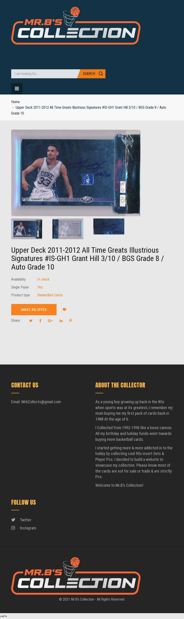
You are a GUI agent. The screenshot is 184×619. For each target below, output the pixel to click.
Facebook (40, 320)
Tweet (31, 320)
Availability (18, 279)
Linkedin (61, 320)
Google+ (50, 320)
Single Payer (20, 287)
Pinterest (70, 320)
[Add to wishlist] (64, 309)
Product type (20, 295)
